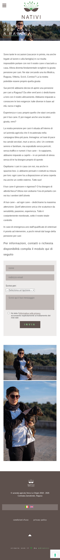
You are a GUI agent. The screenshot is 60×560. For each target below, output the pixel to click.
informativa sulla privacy (29, 313)
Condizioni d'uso (20, 520)
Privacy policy (40, 520)
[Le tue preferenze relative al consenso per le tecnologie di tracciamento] (55, 555)
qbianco (43, 548)
